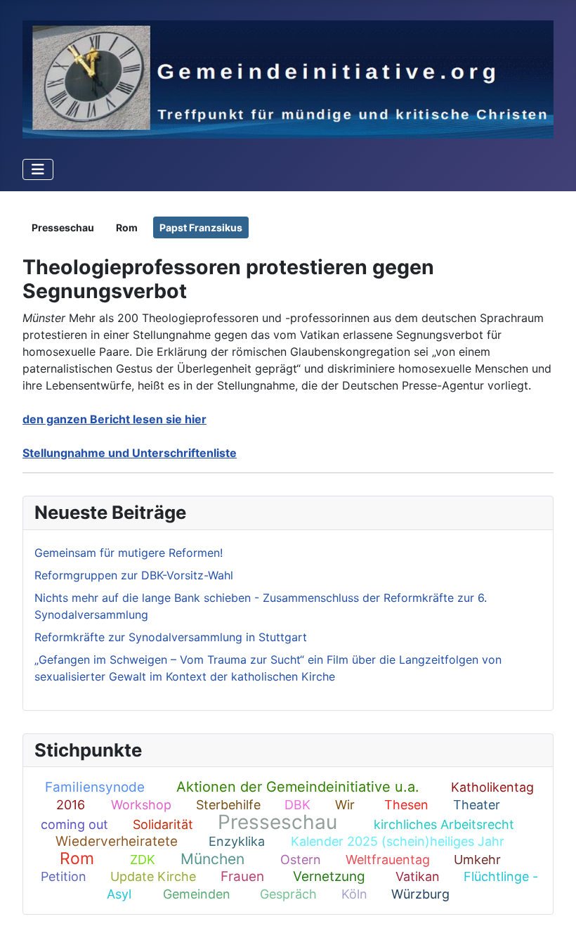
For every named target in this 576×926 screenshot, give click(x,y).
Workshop (141, 804)
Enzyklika (237, 841)
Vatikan (417, 876)
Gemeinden (196, 894)
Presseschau (277, 822)
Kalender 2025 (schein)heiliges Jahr (397, 841)
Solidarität (163, 824)
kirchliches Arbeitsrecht (444, 824)
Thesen (406, 804)
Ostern (300, 859)
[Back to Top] (551, 900)
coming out (74, 824)
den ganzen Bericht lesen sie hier (114, 419)
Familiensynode (95, 787)
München (212, 859)
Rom (77, 858)
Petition (63, 876)
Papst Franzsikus (200, 227)
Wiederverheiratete (116, 841)
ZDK (142, 859)
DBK (297, 804)
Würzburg (420, 894)
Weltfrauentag (388, 859)
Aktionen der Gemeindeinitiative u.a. (297, 786)
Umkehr (477, 859)
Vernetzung (329, 876)
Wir (345, 804)
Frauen (242, 876)
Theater (476, 804)
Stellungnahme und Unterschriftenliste (129, 453)
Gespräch (288, 894)
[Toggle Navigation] (37, 169)
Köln (354, 894)
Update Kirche (153, 876)
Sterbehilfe (228, 804)
